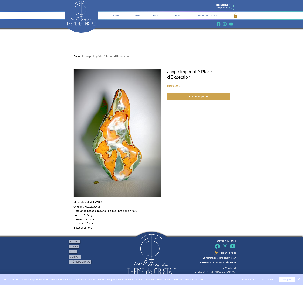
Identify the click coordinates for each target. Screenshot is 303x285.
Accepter (287, 279)
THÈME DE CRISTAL (80, 261)
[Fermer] (299, 279)
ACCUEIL (74, 241)
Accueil (78, 56)
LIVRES (74, 246)
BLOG (73, 251)
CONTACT (75, 256)
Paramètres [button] (247, 279)
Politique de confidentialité (188, 279)
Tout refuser (267, 279)
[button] (235, 15)
